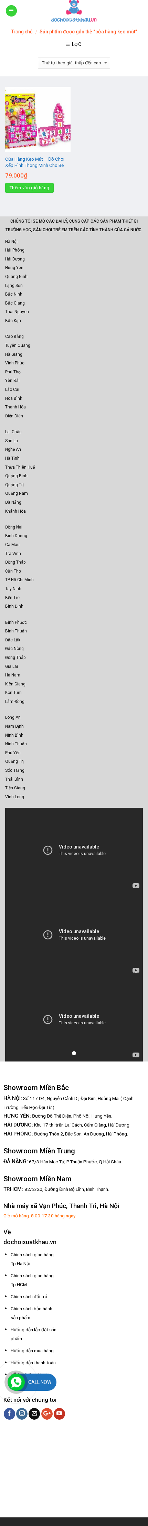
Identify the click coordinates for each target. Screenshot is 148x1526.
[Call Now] (16, 1382)
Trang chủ (22, 31)
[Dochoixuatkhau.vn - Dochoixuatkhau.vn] (74, 11)
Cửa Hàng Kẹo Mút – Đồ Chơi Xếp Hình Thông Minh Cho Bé (34, 162)
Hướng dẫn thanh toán (33, 1362)
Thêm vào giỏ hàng (30, 187)
